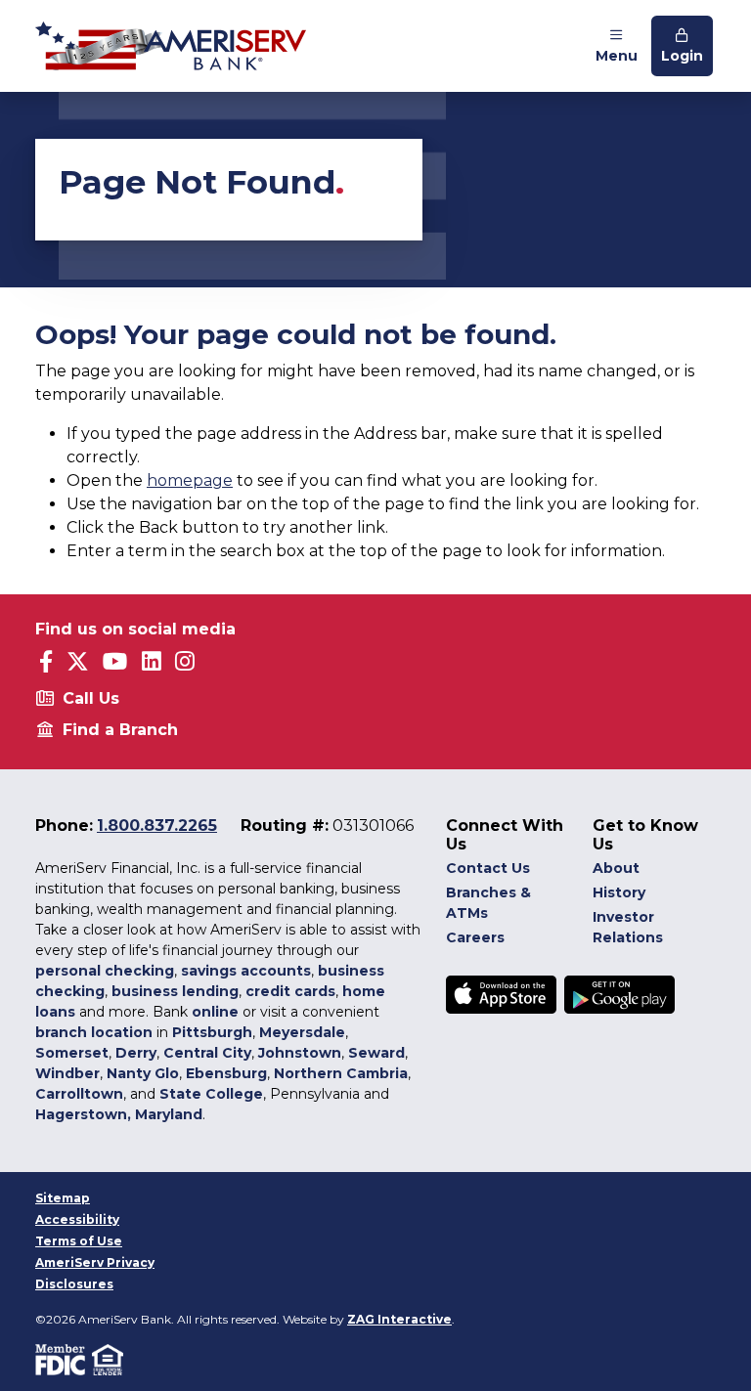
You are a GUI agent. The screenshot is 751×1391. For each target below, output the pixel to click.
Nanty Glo (143, 1073)
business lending (175, 991)
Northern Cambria (341, 1073)
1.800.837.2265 (157, 825)
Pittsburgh (212, 1032)
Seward (376, 1053)
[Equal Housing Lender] (109, 1359)
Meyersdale (302, 1032)
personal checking (104, 970)
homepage (190, 480)
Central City (207, 1053)
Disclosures (74, 1284)
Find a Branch (120, 729)
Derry (135, 1053)
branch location (94, 1032)
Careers (475, 937)
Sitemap (62, 1198)
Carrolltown (79, 1094)
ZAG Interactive (399, 1319)
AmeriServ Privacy (95, 1262)
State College (211, 1094)
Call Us (91, 698)
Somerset (72, 1053)
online (215, 1012)
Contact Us (488, 868)
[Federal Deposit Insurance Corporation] (63, 1359)
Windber (67, 1073)
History (619, 892)
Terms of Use (78, 1241)
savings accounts (246, 970)
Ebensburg (226, 1073)
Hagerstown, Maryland (118, 1114)
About (616, 868)
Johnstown (299, 1053)
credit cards (290, 991)
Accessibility (77, 1219)
